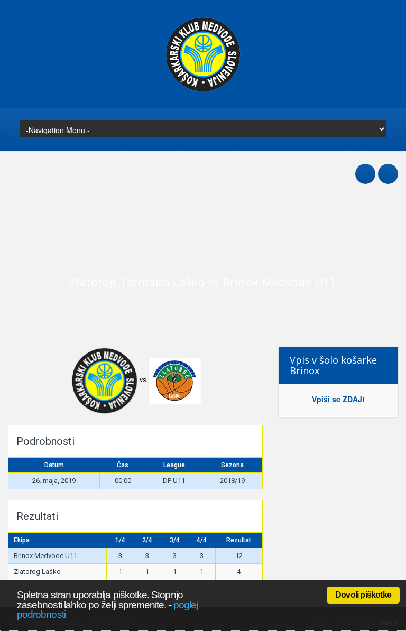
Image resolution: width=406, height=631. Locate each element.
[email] (388, 168)
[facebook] (365, 168)
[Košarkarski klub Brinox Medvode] (203, 90)
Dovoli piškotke (363, 594)
